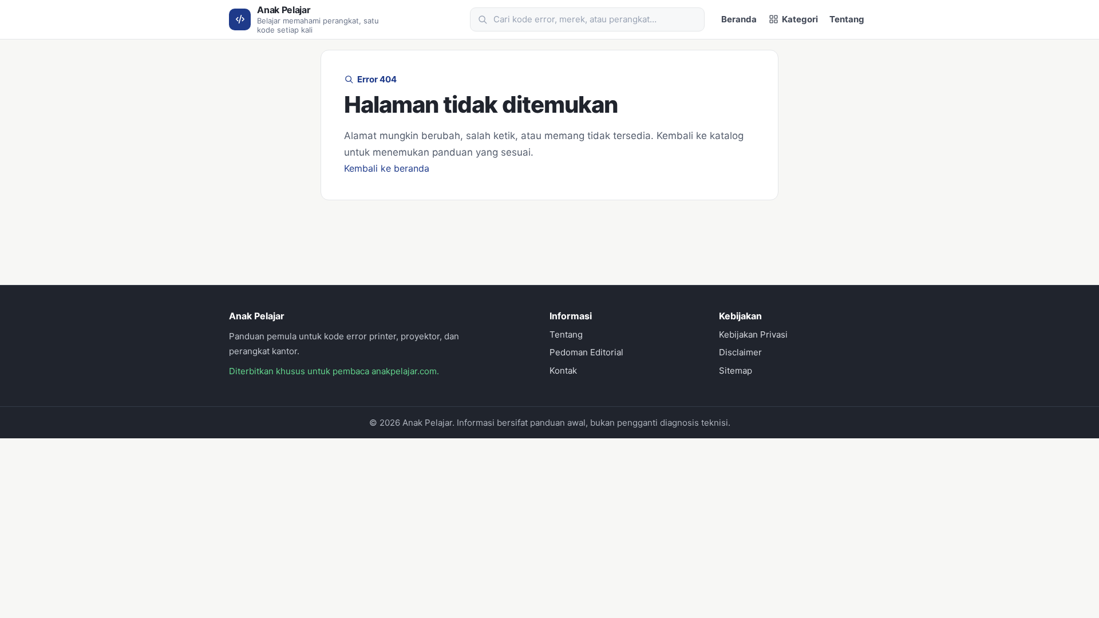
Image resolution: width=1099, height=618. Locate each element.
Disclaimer (740, 352)
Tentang (846, 19)
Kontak (563, 370)
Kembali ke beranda (386, 168)
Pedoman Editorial (586, 352)
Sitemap (735, 370)
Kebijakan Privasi (753, 334)
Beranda (739, 19)
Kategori (800, 19)
